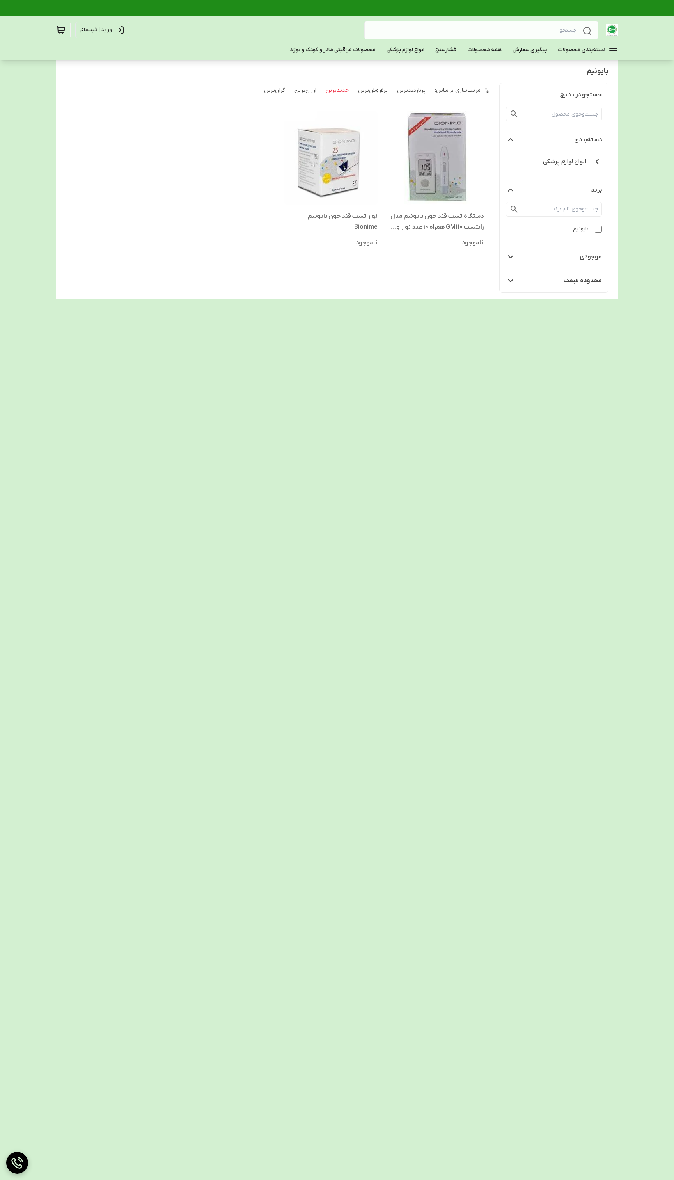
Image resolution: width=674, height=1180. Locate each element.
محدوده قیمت (583, 281)
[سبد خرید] (61, 30)
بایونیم (581, 229)
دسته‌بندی (588, 140)
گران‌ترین (274, 90)
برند (596, 190)
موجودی (591, 257)
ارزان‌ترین (305, 90)
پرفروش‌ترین (373, 90)
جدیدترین (337, 90)
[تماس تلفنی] (17, 1163)
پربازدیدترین (411, 90)
